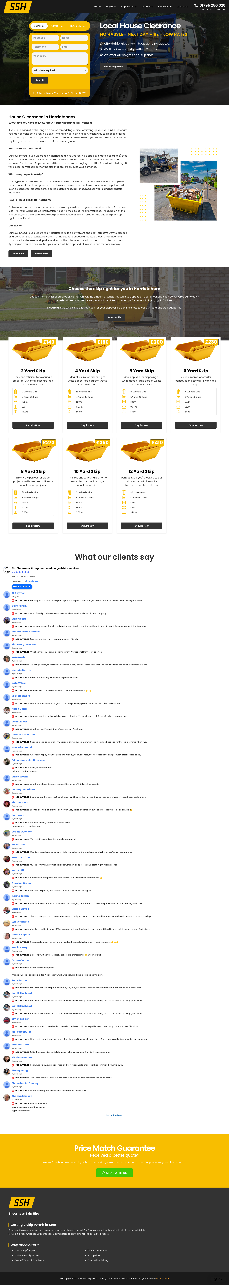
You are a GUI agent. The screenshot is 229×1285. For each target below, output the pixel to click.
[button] (189, 6)
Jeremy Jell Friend (23, 789)
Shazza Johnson (22, 1096)
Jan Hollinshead (22, 993)
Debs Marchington (23, 734)
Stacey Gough (20, 1070)
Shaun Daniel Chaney (25, 1083)
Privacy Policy (162, 1278)
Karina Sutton (20, 896)
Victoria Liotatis (21, 670)
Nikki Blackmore (22, 1057)
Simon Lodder (20, 1018)
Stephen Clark (21, 1044)
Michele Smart (21, 696)
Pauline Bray (19, 947)
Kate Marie (18, 657)
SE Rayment (19, 593)
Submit (40, 80)
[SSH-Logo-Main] (18, 7)
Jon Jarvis (18, 815)
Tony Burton (19, 980)
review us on (20, 586)
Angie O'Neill (19, 708)
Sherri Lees (18, 844)
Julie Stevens (20, 776)
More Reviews (114, 1115)
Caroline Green (21, 883)
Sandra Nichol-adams (26, 631)
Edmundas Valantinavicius (28, 760)
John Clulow (19, 721)
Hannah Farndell (22, 747)
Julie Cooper (20, 618)
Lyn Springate (20, 921)
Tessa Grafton (21, 857)
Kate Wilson (19, 683)
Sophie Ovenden (22, 831)
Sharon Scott (20, 802)
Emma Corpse (20, 960)
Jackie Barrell (20, 908)
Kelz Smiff (18, 870)
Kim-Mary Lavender (24, 644)
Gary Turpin (19, 605)
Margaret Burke (22, 1031)
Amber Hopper (21, 934)
